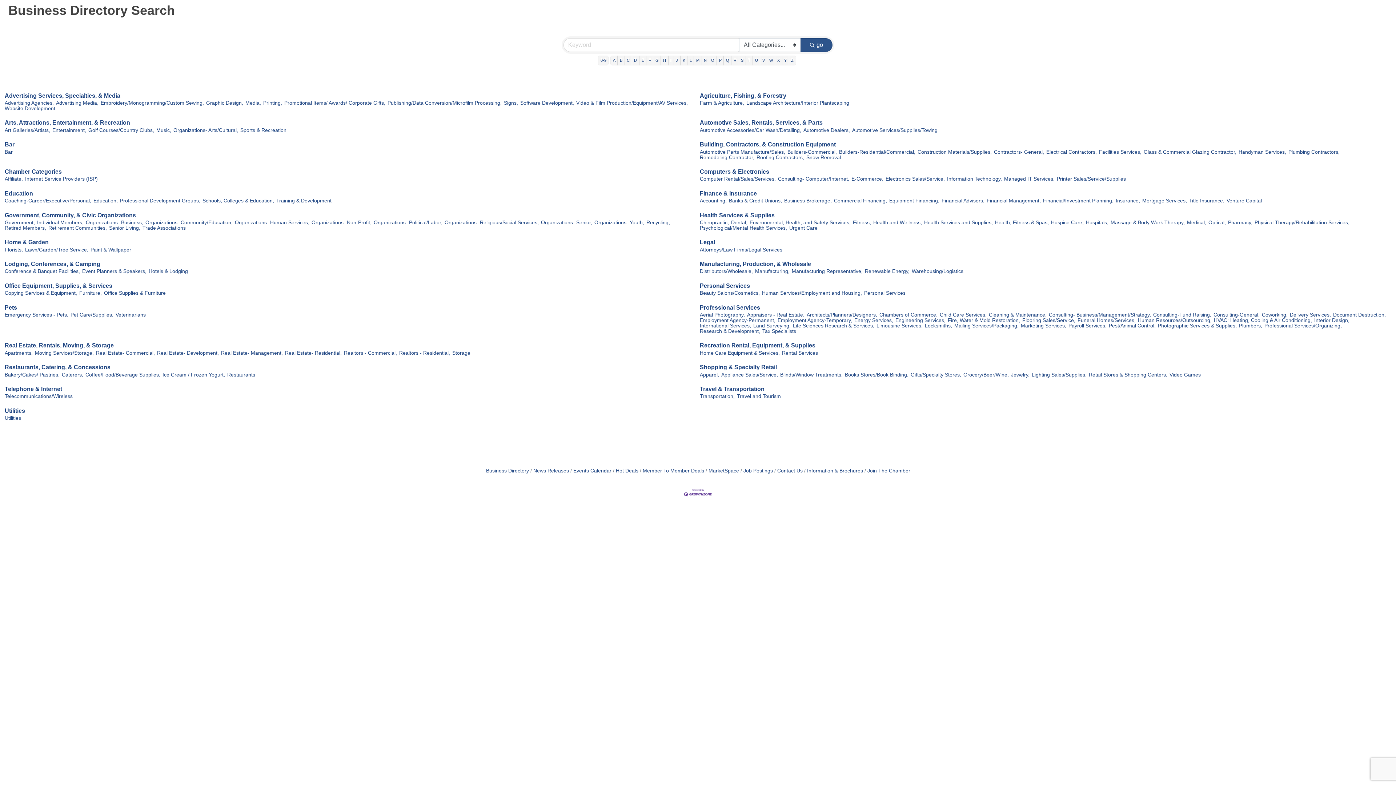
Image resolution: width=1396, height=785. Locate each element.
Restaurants (241, 375)
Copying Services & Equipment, (41, 293)
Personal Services (725, 286)
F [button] (650, 60)
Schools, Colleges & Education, (238, 201)
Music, (163, 130)
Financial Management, (1014, 201)
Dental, (739, 222)
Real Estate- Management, (252, 353)
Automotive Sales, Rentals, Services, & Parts (761, 123)
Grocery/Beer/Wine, (986, 375)
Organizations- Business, (114, 222)
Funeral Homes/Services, (1107, 320)
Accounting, (713, 201)
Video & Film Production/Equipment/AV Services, (632, 103)
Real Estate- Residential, (313, 353)
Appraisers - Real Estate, (776, 315)
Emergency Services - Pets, (36, 315)
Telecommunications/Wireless (39, 396)
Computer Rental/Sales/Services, (738, 179)
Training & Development (304, 201)
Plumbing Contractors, (1314, 152)
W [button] (771, 60)
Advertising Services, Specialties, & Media (62, 96)
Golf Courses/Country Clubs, (121, 130)
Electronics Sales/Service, (915, 179)
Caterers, (72, 375)
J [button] (677, 60)
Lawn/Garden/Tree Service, (56, 250)
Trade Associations (164, 228)
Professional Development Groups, (160, 201)
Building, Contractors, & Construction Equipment (768, 144)
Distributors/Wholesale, (726, 271)
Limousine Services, (899, 326)
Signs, (511, 103)
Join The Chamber (888, 471)
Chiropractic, (714, 222)
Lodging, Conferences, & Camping (52, 264)
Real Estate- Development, (188, 353)
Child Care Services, (963, 315)
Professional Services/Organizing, (1303, 326)
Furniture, (90, 293)
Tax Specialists (779, 331)
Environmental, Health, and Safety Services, (800, 222)
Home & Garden (27, 242)
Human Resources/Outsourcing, (1175, 320)
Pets (11, 308)
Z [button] (792, 60)
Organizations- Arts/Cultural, (205, 130)
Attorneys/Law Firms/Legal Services (741, 250)
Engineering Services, (920, 320)
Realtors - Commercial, (370, 353)
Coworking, (1275, 315)
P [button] (720, 60)
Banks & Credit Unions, (755, 201)
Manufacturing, (772, 271)
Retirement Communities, (77, 228)
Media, (253, 103)
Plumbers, (1250, 326)
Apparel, (709, 375)
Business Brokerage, (808, 201)
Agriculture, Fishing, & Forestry (743, 96)
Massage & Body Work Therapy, (1148, 222)
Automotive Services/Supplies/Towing (895, 130)
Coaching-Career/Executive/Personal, (48, 201)
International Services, (725, 326)
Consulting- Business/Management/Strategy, (1100, 315)
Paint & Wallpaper (111, 250)
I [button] (670, 60)
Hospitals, (1097, 222)
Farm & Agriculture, (722, 103)
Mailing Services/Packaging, (986, 326)
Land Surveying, (772, 326)
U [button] (756, 60)
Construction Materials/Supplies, (955, 152)
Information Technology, (974, 179)
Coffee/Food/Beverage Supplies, (122, 375)
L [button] (691, 60)
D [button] (635, 60)
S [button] (742, 60)
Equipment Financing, (914, 201)
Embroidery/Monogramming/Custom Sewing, (152, 103)
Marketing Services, (1043, 326)
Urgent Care (803, 228)
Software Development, (547, 103)
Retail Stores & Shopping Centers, (1128, 375)
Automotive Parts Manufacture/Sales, (742, 152)
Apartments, (19, 353)
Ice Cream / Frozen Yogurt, (194, 375)
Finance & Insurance (728, 193)
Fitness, (862, 222)
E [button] (643, 60)
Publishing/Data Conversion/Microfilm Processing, (445, 103)
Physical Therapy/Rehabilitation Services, (1302, 222)
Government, (20, 222)
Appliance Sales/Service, (749, 375)
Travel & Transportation (732, 389)
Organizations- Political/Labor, (408, 222)
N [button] (705, 60)
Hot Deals (627, 471)
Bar (10, 144)
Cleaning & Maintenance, (1018, 315)
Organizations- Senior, (566, 222)
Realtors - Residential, (424, 353)
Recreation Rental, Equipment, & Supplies (757, 345)
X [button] (778, 60)
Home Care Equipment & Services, (740, 353)
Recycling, (658, 222)
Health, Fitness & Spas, (1022, 222)
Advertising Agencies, (29, 103)
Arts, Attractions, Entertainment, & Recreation (67, 123)
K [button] (684, 60)
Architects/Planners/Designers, (842, 315)
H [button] (664, 60)
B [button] (621, 60)
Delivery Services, (1310, 315)
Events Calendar (592, 471)
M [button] (697, 60)
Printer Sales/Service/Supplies (1091, 179)
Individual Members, (60, 222)
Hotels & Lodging (168, 271)
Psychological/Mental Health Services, (743, 228)
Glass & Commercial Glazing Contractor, (1190, 152)
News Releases (551, 471)
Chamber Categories (33, 172)
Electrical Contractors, (1071, 152)
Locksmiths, (938, 326)
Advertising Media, (77, 103)
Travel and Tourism (759, 396)
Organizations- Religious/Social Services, (492, 222)
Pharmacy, (1240, 222)
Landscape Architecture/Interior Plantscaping (797, 103)
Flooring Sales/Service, (1048, 320)
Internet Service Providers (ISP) (61, 179)
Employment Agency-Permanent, (737, 320)
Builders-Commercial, (812, 152)
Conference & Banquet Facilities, (42, 271)
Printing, (272, 103)
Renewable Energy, (887, 271)
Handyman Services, (1262, 152)
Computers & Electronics (734, 172)
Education (19, 193)
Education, (105, 201)
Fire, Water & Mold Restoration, (984, 320)
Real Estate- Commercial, (125, 353)
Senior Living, (124, 228)
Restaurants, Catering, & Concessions (58, 367)
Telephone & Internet (33, 389)
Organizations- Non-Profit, (342, 222)
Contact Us (790, 471)
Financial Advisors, (963, 201)
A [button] (614, 60)
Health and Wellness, (897, 222)
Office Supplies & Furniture (135, 293)
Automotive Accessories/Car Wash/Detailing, (750, 130)
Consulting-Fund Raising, (1182, 315)
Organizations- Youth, (619, 222)
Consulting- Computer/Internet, (813, 179)
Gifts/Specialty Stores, (936, 375)
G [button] (657, 60)
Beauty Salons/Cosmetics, (730, 293)
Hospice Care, (1067, 222)
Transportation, (717, 396)
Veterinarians (131, 315)
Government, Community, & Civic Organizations (70, 215)
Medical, (1196, 222)
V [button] (763, 60)
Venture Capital (1244, 201)
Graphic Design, (224, 103)
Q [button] (727, 60)
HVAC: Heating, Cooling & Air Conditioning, (1263, 320)
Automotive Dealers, (826, 130)
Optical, (1217, 222)
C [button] (628, 60)
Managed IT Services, (1029, 179)
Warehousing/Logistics (937, 271)
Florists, (14, 250)
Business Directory (507, 471)
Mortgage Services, (1164, 201)
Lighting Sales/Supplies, (1059, 375)
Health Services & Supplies (737, 215)
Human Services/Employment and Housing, (812, 293)
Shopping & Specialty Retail (738, 367)
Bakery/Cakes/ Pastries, (32, 375)
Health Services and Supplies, (958, 222)
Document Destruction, (1359, 315)
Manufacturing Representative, (827, 271)
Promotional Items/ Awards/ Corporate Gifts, (334, 103)
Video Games (1185, 375)
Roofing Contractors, (780, 157)
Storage (461, 353)
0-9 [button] (603, 60)
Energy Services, (873, 320)
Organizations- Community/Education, (189, 222)
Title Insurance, (1206, 201)
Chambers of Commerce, (908, 315)
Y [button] (785, 60)
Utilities (15, 411)
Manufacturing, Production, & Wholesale (755, 264)
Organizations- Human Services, (272, 222)
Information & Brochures (835, 471)
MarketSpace (724, 471)
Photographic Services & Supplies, (1197, 326)
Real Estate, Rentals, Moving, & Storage (59, 345)
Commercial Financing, (860, 201)
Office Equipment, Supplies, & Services (58, 286)
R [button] (735, 60)
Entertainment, (69, 130)
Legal (707, 242)
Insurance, (1128, 201)
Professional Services (730, 308)
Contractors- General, (1019, 152)
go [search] (820, 45)
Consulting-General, (1237, 315)
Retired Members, (25, 228)
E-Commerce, (867, 179)
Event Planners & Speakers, (114, 271)
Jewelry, (1020, 375)
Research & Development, (730, 331)
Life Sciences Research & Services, (833, 326)
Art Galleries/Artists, (27, 130)
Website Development (30, 108)
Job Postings (758, 471)
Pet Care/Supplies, (92, 315)
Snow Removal (823, 157)
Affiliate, (14, 179)
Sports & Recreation (263, 130)
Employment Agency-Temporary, (815, 320)
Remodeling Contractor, (727, 157)
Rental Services (800, 353)
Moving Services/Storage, (64, 353)
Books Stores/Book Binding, (876, 375)
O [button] (712, 60)
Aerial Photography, (722, 315)
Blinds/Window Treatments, (811, 375)
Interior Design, (1331, 320)
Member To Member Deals (673, 471)
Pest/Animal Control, (1132, 326)
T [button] (749, 60)
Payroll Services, (1087, 326)
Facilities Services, (1120, 152)
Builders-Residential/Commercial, (877, 152)
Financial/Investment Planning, (1078, 201)
